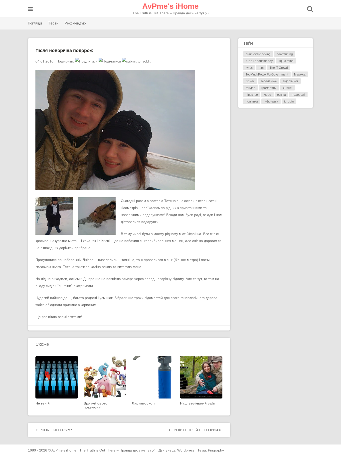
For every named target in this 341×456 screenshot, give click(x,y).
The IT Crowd (279, 68)
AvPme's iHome (170, 6)
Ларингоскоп (143, 403)
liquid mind (286, 61)
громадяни (269, 88)
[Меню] (30, 9)
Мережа (300, 74)
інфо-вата (271, 101)
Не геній (42, 403)
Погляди (35, 23)
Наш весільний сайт (198, 403)
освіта (281, 94)
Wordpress (185, 450)
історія (289, 101)
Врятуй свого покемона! (96, 405)
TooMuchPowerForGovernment (267, 74)
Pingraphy (216, 450)
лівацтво (252, 94)
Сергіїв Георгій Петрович (194, 430)
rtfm (261, 68)
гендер (250, 88)
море (267, 94)
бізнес (250, 81)
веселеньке (269, 81)
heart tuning (285, 54)
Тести (53, 23)
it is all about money (259, 61)
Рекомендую (75, 23)
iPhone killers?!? (54, 430)
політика (252, 101)
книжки (287, 88)
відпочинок (290, 81)
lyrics (249, 68)
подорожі (298, 94)
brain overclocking (258, 54)
